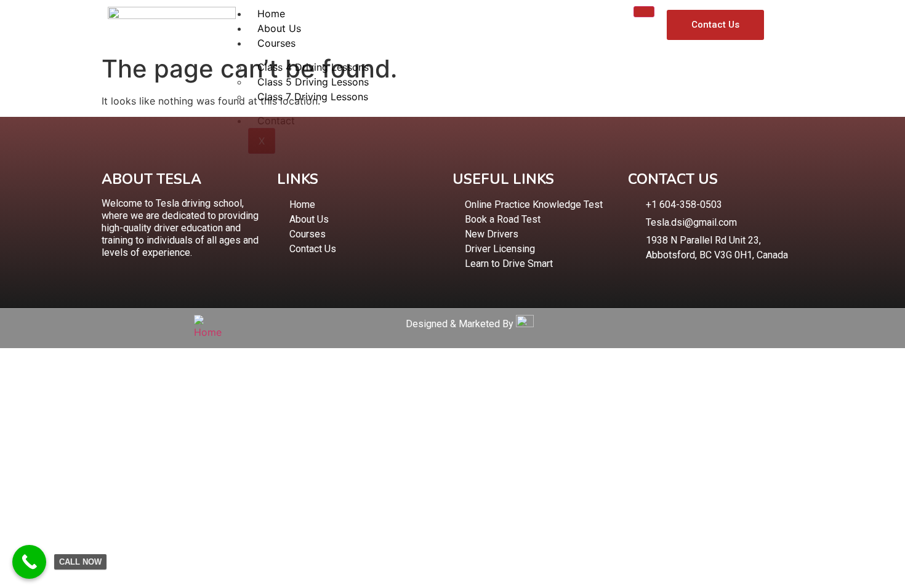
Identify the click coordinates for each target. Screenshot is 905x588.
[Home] (211, 332)
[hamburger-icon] (644, 11)
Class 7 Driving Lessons (312, 96)
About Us (279, 28)
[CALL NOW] (29, 562)
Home (271, 13)
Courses (276, 43)
